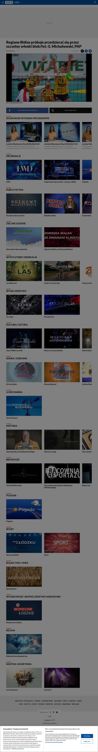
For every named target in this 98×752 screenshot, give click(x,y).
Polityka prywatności (17, 749)
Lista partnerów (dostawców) (54, 742)
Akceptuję (87, 736)
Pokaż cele (87, 741)
